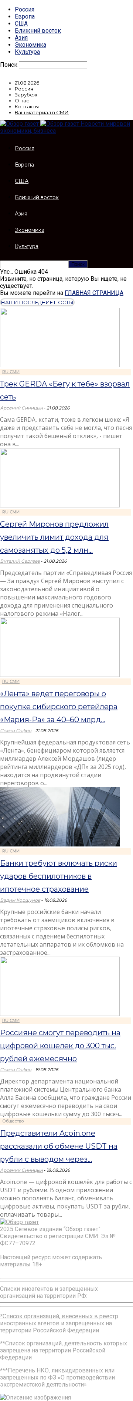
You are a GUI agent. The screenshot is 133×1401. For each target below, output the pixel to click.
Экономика (30, 44)
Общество (13, 1121)
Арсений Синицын (21, 408)
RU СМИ (11, 371)
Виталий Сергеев (20, 561)
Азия (21, 37)
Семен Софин (15, 730)
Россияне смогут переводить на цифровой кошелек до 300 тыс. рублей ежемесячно (60, 1045)
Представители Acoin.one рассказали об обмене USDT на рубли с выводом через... (58, 1146)
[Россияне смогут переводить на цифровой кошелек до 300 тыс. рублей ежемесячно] (60, 1013)
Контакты (27, 106)
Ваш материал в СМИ (42, 112)
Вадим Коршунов (20, 900)
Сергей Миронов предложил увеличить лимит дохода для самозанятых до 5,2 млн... (54, 537)
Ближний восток (38, 30)
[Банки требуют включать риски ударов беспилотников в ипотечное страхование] (60, 844)
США (21, 23)
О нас (22, 100)
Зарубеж (26, 95)
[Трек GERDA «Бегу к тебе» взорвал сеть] (60, 365)
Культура (27, 51)
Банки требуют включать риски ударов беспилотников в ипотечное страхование (58, 876)
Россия (24, 9)
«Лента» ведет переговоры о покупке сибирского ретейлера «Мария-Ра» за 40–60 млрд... (58, 706)
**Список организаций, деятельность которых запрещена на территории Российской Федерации (63, 1350)
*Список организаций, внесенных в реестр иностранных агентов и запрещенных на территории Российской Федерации (59, 1323)
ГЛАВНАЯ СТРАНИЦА (94, 292)
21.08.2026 (27, 83)
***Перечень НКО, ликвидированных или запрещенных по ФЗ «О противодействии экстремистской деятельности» (57, 1377)
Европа (25, 16)
